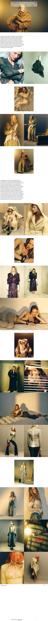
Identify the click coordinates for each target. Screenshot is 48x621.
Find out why (19, 619)
